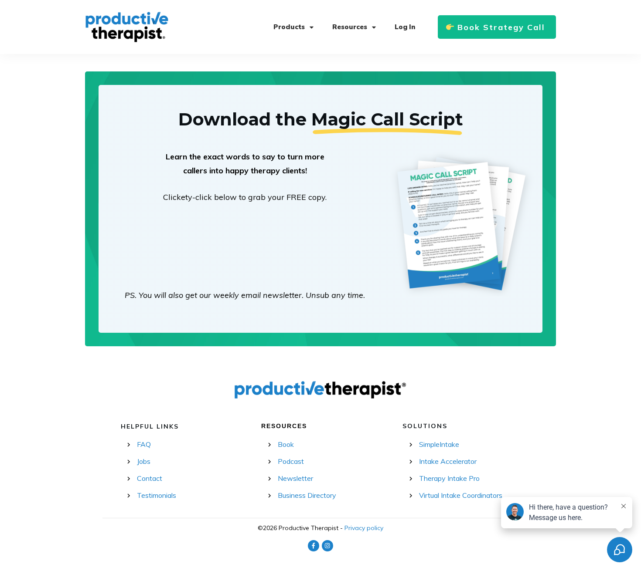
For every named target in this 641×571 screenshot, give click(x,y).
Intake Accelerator (448, 461)
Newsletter (295, 478)
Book (286, 444)
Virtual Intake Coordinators (460, 495)
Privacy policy (363, 528)
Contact (149, 478)
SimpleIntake (439, 444)
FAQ (144, 444)
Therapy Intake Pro (449, 478)
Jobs (143, 461)
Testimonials (156, 495)
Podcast (291, 461)
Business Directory (307, 495)
